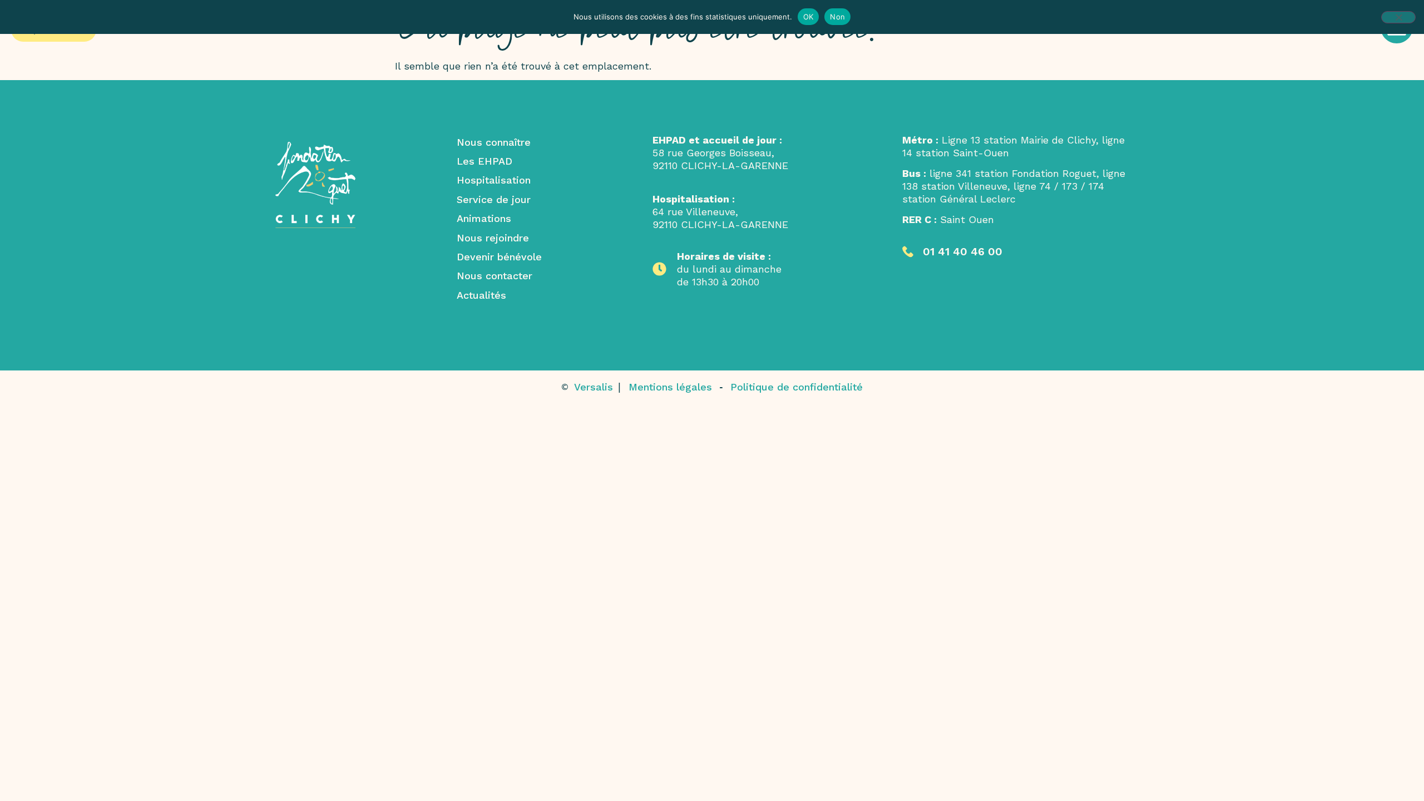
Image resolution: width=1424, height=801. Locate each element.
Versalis (595, 387)
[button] (952, 251)
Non (837, 16)
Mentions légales (670, 387)
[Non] (1398, 17)
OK (808, 16)
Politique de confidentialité (796, 387)
